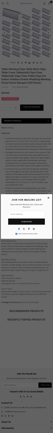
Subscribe (26, 222)
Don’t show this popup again (28, 234)
